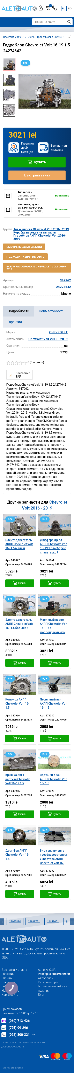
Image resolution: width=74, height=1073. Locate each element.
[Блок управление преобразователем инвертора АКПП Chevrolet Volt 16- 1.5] (54, 835)
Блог (41, 994)
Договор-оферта (12, 1046)
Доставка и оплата (15, 969)
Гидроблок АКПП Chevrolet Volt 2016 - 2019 (40, 237)
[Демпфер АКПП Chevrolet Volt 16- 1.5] (19, 835)
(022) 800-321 (21, 1035)
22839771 (34, 921)
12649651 (53, 921)
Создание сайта (12, 1068)
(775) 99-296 (18, 1028)
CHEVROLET (58, 332)
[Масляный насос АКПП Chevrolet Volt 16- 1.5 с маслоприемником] (54, 604)
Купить (39, 162)
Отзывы (7, 978)
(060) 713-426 (19, 1021)
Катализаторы (48, 982)
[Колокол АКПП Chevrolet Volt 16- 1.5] (19, 684)
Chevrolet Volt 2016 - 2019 (48, 339)
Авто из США (47, 969)
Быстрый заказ (37, 175)
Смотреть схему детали (24, 246)
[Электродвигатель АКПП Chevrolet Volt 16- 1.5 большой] (19, 604)
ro (70, 8)
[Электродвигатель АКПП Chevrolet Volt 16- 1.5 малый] (19, 525)
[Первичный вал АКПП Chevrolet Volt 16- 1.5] (54, 684)
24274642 (63, 287)
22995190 (15, 921)
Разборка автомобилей (54, 973)
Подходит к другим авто (25, 256)
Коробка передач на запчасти (34, 232)
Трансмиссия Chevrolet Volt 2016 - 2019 (41, 229)
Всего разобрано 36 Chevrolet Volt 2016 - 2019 (36, 268)
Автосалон (45, 978)
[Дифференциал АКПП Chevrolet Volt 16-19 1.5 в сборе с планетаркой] (54, 525)
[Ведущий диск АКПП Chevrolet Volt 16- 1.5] (54, 760)
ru (64, 8)
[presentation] (21, 91)
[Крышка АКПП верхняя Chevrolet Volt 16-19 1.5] (19, 760)
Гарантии (8, 973)
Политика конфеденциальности (23, 1042)
